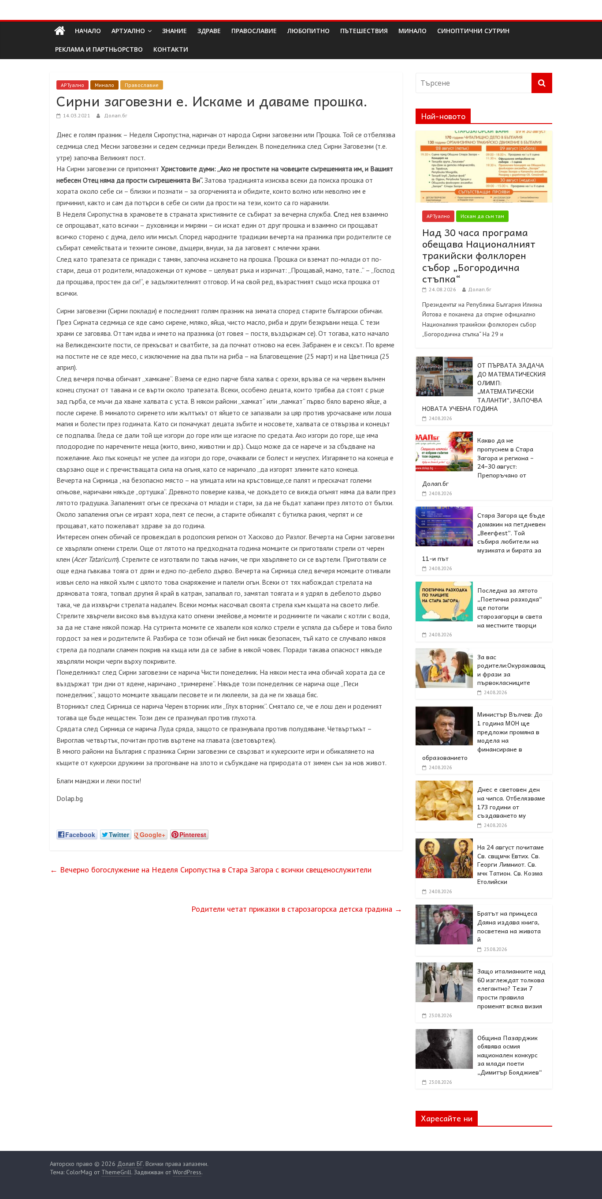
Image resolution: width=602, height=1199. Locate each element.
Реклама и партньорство (99, 49)
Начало (88, 30)
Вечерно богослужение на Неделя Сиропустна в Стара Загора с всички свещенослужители (211, 869)
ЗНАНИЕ (174, 30)
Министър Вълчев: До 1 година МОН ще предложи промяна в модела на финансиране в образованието (482, 735)
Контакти (170, 49)
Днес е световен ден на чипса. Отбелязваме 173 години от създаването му (511, 802)
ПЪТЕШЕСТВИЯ (364, 30)
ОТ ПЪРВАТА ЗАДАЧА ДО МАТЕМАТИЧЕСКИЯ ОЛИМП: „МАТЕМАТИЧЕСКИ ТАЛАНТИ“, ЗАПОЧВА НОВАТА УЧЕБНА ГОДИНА (484, 386)
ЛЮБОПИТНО (308, 30)
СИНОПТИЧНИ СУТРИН (473, 30)
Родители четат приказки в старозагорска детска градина (296, 909)
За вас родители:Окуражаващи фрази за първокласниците (511, 670)
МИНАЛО (412, 30)
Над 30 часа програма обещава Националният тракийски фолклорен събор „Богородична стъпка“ (478, 255)
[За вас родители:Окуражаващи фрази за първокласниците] (444, 653)
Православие (142, 85)
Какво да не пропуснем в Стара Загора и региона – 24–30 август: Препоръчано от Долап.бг (478, 461)
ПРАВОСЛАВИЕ (254, 30)
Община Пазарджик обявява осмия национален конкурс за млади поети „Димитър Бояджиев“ (509, 1055)
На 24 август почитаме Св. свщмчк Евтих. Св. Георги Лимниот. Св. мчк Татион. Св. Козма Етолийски (510, 864)
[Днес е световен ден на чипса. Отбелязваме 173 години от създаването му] (444, 785)
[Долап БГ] (60, 31)
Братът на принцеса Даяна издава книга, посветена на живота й (509, 926)
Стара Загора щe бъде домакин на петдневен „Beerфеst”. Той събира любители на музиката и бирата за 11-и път (484, 536)
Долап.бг (115, 115)
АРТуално (128, 30)
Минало (104, 85)
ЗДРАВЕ (209, 30)
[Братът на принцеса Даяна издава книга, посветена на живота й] (444, 909)
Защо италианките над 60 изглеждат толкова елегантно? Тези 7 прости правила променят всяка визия (511, 988)
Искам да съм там (482, 216)
